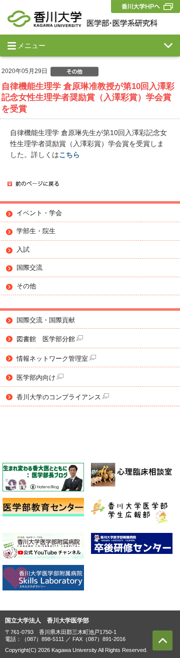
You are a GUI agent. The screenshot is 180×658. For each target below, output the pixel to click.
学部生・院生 (36, 231)
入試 (23, 249)
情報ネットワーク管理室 (52, 358)
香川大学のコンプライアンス (58, 397)
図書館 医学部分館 (45, 339)
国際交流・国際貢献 (45, 320)
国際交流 (29, 267)
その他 (26, 286)
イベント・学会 (39, 213)
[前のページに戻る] (33, 184)
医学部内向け (36, 377)
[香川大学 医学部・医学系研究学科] (83, 19)
